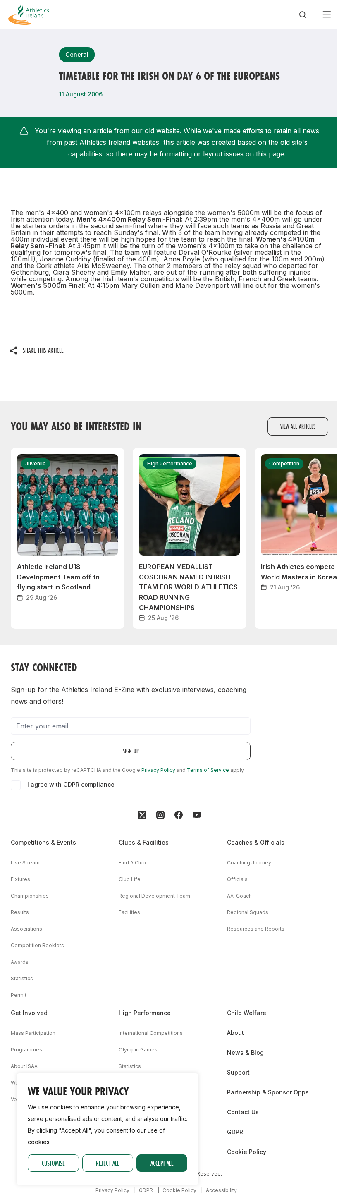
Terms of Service (208, 770)
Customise (53, 1163)
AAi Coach (239, 896)
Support (238, 1072)
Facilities (129, 912)
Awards (20, 962)
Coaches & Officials (255, 842)
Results (20, 912)
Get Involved (29, 1012)
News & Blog (245, 1052)
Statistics (22, 978)
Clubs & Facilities (144, 842)
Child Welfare (246, 1012)
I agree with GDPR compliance (71, 784)
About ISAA (24, 1066)
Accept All (161, 1163)
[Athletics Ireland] (28, 14)
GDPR (235, 1131)
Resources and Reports (255, 929)
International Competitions (151, 1033)
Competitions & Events (43, 842)
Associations (26, 929)
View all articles (297, 426)
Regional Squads (247, 912)
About (235, 1032)
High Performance (145, 1012)
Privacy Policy (158, 770)
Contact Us (243, 1112)
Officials (237, 879)
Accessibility (221, 1190)
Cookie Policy (246, 1151)
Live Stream (25, 863)
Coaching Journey (249, 863)
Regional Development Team (154, 896)
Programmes (26, 1049)
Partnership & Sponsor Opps (268, 1092)
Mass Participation (33, 1033)
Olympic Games (138, 1049)
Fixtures (20, 879)
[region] (107, 1129)
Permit (18, 995)
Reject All (107, 1163)
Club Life (130, 879)
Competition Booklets (37, 945)
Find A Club (132, 863)
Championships (30, 896)
